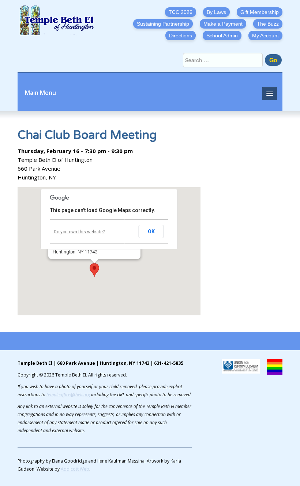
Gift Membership (259, 12)
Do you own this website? (79, 231)
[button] (94, 270)
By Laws (216, 12)
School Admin (222, 35)
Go (273, 60)
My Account (265, 35)
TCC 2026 (180, 12)
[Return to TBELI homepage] (59, 20)
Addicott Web (75, 469)
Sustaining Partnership (163, 24)
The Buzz (268, 24)
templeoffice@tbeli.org (68, 395)
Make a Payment (223, 24)
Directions (180, 35)
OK (151, 231)
